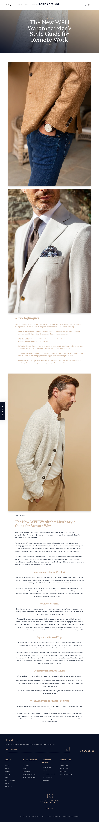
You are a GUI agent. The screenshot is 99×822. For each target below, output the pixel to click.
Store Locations (23, 5)
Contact (44, 771)
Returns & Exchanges (48, 774)
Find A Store (26, 771)
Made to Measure (10, 780)
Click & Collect (46, 768)
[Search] (85, 5)
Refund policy (57, 816)
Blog (24, 768)
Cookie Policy (64, 765)
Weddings (8, 783)
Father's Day (8, 786)
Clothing (7, 771)
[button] (2, 411)
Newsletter (45, 780)
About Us (26, 765)
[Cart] (93, 5)
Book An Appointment (29, 777)
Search (37, 816)
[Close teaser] (5, 402)
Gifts (6, 777)
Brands (7, 768)
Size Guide (63, 771)
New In (7, 765)
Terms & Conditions (66, 774)
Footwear (8, 774)
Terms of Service (46, 816)
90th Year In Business (29, 774)
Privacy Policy (64, 768)
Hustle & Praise (74, 816)
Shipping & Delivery (47, 777)
